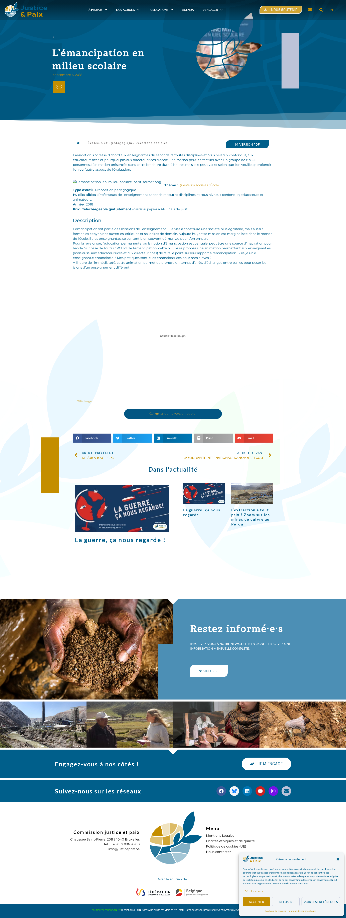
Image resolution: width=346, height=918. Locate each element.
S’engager (210, 9)
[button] (338, 859)
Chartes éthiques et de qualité (230, 841)
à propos (96, 9)
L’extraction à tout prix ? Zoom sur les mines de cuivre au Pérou (250, 517)
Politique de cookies (275, 910)
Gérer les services (254, 891)
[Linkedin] (247, 791)
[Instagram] (273, 791)
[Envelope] (286, 791)
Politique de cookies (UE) (226, 846)
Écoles (93, 143)
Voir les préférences (321, 902)
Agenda (188, 9)
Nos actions (125, 9)
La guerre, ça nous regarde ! (120, 540)
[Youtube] (260, 791)
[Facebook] (221, 791)
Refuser (285, 902)
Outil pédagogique (117, 143)
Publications (158, 9)
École (214, 185)
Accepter (256, 902)
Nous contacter (218, 852)
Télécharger (85, 401)
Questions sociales (152, 143)
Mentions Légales (220, 835)
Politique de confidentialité (302, 910)
